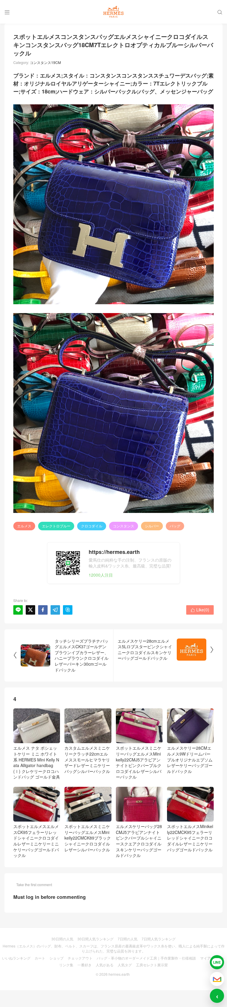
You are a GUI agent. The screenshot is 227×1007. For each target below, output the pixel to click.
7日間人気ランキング (159, 938)
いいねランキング (16, 957)
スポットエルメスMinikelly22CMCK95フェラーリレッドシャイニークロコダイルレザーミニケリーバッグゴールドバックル (190, 837)
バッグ (175, 525)
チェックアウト (80, 957)
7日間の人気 (127, 938)
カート (40, 957)
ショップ (56, 957)
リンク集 (66, 964)
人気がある (105, 964)
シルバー (152, 525)
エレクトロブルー (56, 525)
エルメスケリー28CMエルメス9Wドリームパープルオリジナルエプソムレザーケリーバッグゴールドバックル (190, 759)
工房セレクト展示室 (152, 964)
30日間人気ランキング (95, 938)
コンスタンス (123, 525)
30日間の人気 (62, 938)
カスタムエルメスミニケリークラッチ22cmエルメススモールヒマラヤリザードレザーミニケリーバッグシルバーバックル (87, 759)
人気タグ (125, 964)
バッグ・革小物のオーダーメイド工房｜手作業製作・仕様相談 (146, 957)
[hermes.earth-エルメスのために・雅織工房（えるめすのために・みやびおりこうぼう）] (113, 12)
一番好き (84, 964)
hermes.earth (119, 974)
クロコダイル (91, 525)
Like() (200, 610)
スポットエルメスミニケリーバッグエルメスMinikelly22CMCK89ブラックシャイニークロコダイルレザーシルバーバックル (87, 837)
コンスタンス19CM (45, 62)
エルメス (24, 525)
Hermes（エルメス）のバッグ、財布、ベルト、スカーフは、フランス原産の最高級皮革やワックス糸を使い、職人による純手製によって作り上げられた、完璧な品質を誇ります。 (114, 948)
